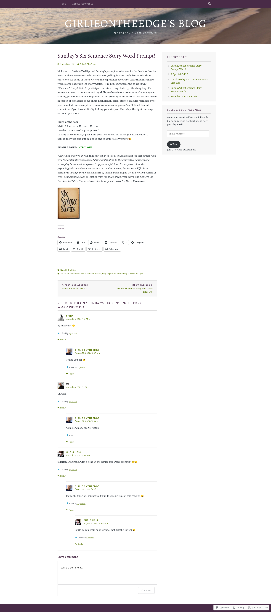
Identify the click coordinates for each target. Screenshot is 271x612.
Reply (63, 339)
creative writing (119, 273)
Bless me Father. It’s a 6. (75, 287)
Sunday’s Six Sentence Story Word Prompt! (106, 55)
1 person (73, 333)
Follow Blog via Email (184, 109)
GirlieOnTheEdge (88, 64)
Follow (173, 144)
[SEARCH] (209, 4)
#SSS (83, 273)
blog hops (107, 273)
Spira (70, 316)
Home (63, 4)
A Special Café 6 (179, 74)
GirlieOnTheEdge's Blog (135, 23)
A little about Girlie (82, 4)
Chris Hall (74, 452)
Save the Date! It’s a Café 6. (185, 96)
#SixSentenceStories (70, 273)
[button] (69, 203)
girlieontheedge (135, 273)
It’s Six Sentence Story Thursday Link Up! (135, 288)
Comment (146, 590)
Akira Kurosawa (94, 273)
